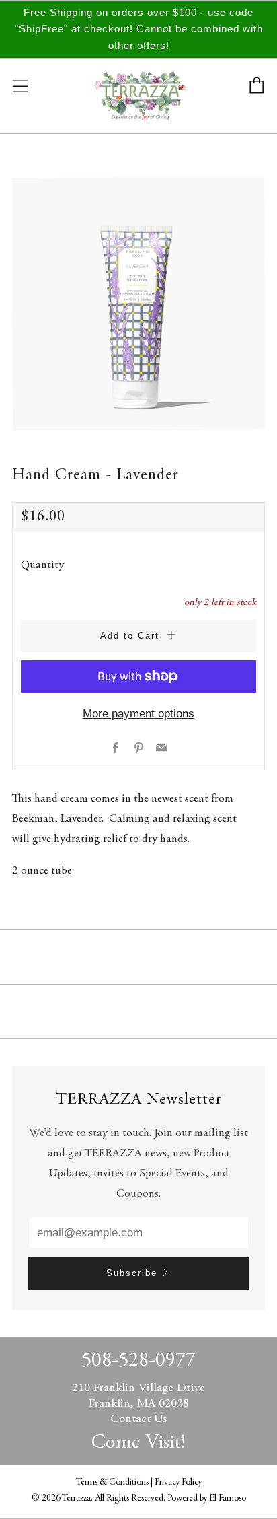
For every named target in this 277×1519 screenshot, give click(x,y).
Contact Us (138, 1419)
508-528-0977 (138, 1361)
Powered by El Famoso (206, 1499)
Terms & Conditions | (115, 1482)
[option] (138, 303)
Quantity (42, 565)
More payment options (138, 713)
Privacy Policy (178, 1482)
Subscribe (131, 1273)
